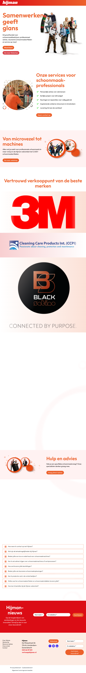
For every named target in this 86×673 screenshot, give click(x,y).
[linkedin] (57, 646)
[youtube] (53, 646)
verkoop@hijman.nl (29, 652)
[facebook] (50, 646)
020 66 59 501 (27, 650)
